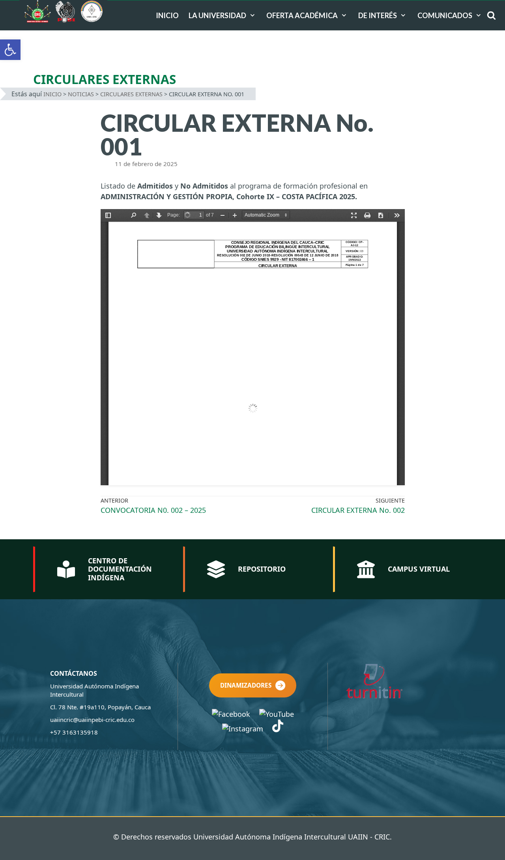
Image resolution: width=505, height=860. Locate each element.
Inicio (52, 94)
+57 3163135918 (74, 732)
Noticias (81, 94)
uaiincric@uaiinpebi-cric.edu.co (92, 720)
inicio (167, 15)
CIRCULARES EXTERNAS (131, 94)
